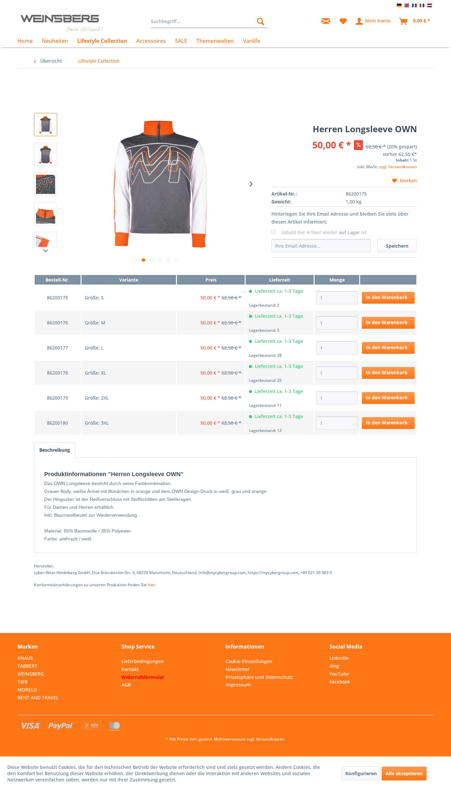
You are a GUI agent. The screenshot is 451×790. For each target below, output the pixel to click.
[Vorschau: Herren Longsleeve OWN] (45, 124)
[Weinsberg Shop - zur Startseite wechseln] (62, 23)
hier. (152, 585)
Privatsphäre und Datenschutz (259, 677)
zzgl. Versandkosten (398, 166)
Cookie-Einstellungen (249, 661)
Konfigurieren (361, 773)
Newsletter (238, 669)
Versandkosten (270, 739)
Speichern (397, 246)
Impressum (238, 685)
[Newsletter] (325, 21)
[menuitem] (209, 21)
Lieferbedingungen (142, 661)
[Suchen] (260, 21)
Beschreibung (54, 450)
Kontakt (130, 669)
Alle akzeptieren (404, 773)
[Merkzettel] (343, 21)
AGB (126, 685)
